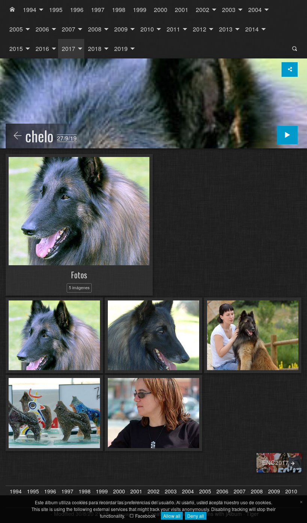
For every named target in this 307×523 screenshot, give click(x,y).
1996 (76, 9)
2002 (202, 9)
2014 (252, 29)
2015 (16, 48)
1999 (139, 9)
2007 (68, 29)
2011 (173, 29)
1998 (118, 9)
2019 (121, 48)
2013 (225, 29)
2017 (68, 48)
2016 (42, 48)
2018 (94, 48)
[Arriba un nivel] (17, 135)
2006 (42, 29)
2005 (16, 29)
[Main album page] (12, 9)
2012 (199, 29)
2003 (228, 9)
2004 (255, 9)
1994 (29, 9)
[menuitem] (12, 9)
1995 (56, 9)
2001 (181, 9)
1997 (97, 9)
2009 (121, 29)
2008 (94, 29)
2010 (147, 29)
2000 (160, 9)
